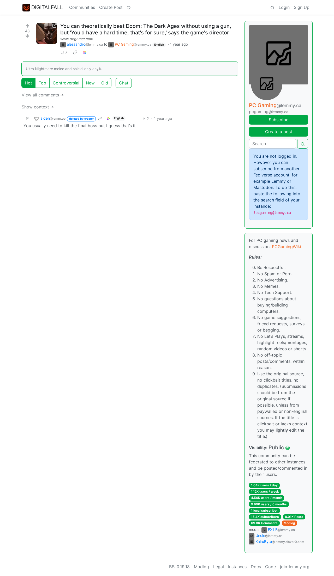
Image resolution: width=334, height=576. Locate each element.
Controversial (66, 82)
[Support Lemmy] (129, 7)
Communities (82, 7)
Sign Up (301, 7)
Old (104, 82)
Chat (123, 82)
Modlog (289, 523)
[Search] (272, 7)
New (90, 82)
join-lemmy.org (294, 566)
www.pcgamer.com (76, 38)
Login (284, 7)
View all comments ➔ (43, 94)
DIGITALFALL (47, 7)
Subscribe (278, 119)
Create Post (111, 7)
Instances (237, 566)
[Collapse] (27, 118)
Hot (28, 82)
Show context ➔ (38, 106)
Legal (218, 566)
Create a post (278, 131)
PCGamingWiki (286, 246)
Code (270, 566)
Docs (256, 566)
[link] (75, 52)
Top (42, 82)
